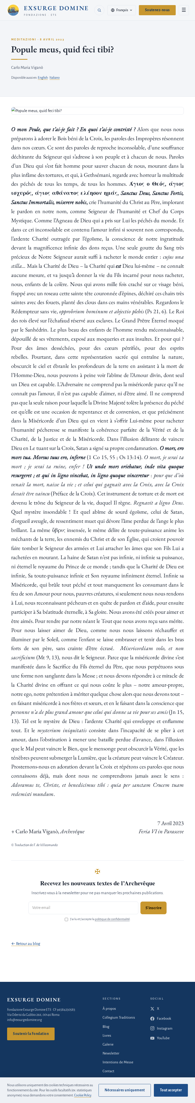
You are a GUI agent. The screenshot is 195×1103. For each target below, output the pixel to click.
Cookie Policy (82, 1095)
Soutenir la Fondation (31, 1034)
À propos (109, 1009)
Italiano (55, 78)
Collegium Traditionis (119, 1017)
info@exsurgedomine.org (24, 1020)
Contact (108, 1071)
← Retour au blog (25, 943)
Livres (107, 1035)
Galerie (108, 1044)
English (43, 78)
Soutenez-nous (157, 10)
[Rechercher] (99, 10)
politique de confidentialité (112, 919)
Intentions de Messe (118, 1062)
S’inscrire (153, 908)
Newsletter (111, 1053)
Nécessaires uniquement (125, 1090)
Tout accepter (171, 1090)
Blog (106, 1027)
